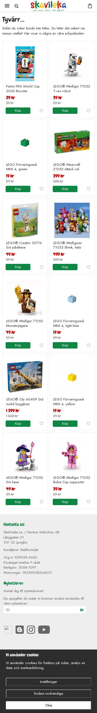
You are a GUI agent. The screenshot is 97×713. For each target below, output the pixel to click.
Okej (48, 705)
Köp (18, 110)
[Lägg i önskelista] (41, 111)
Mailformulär (29, 549)
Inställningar (48, 681)
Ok (82, 610)
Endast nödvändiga (48, 693)
